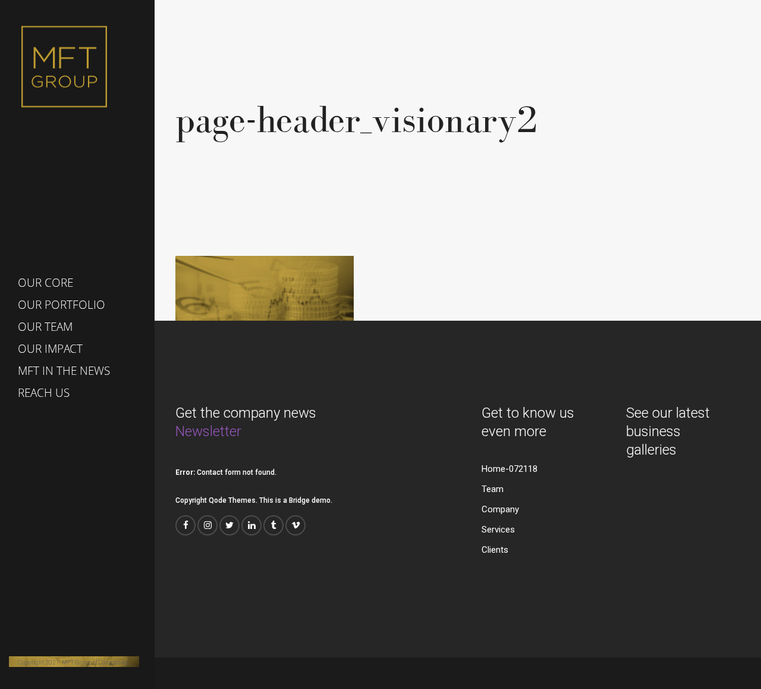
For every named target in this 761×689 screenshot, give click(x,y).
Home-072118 (509, 469)
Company (500, 510)
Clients (495, 550)
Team (493, 489)
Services (498, 530)
